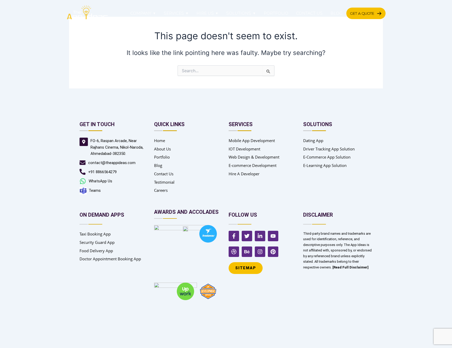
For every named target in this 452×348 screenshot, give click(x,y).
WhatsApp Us (100, 181)
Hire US (205, 13)
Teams (95, 190)
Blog (336, 13)
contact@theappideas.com (111, 162)
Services (174, 13)
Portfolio (276, 13)
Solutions (238, 13)
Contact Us (309, 13)
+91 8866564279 (102, 172)
